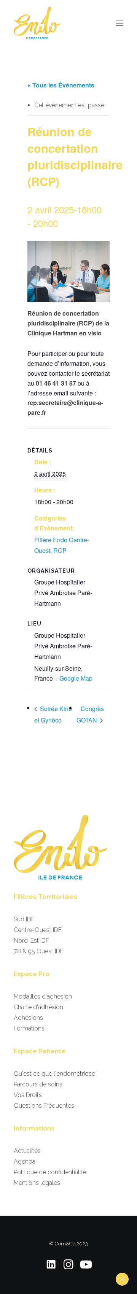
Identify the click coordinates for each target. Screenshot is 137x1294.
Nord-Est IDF (31, 940)
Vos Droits (28, 1095)
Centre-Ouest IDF (38, 930)
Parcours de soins (38, 1084)
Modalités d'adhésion (43, 996)
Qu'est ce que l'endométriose (54, 1073)
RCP (60, 550)
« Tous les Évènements (60, 85)
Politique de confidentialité (50, 1172)
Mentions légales (37, 1182)
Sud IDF (24, 919)
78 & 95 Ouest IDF (39, 951)
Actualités (27, 1150)
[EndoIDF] (37, 23)
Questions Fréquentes (44, 1105)
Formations (29, 1028)
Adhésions (28, 1017)
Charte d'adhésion (38, 1007)
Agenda (24, 1161)
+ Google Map (73, 678)
